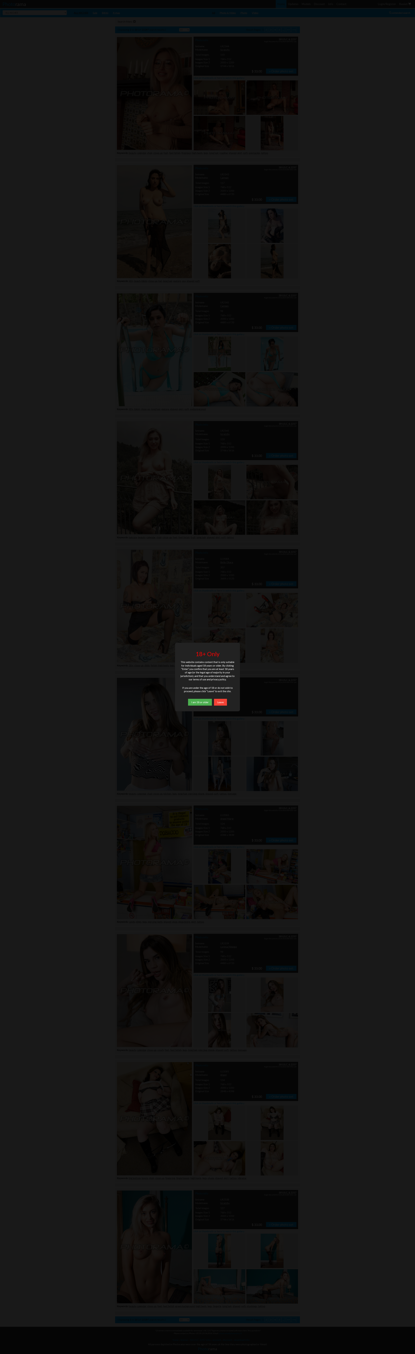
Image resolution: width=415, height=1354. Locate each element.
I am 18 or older (200, 702)
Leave (220, 702)
